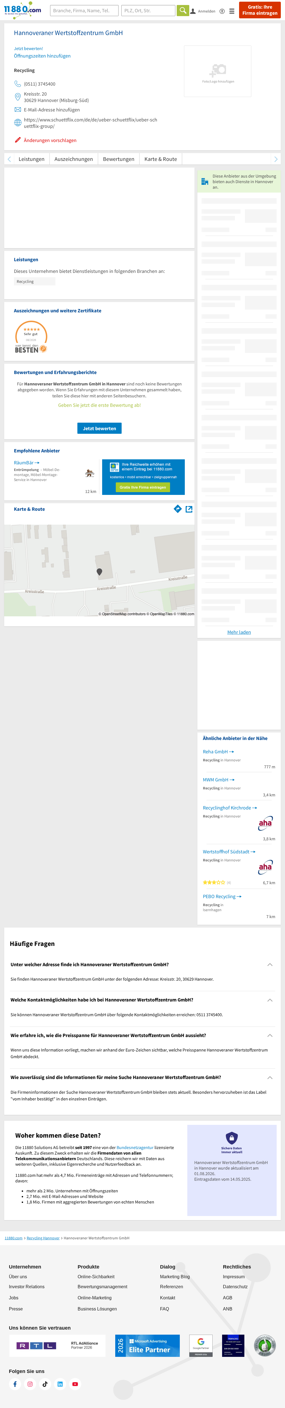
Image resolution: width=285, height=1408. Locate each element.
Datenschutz (235, 1286)
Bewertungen (118, 158)
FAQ (164, 1309)
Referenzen (171, 1286)
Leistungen (32, 158)
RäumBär (23, 462)
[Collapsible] (270, 964)
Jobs (13, 1297)
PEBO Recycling (219, 896)
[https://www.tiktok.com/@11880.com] (45, 1384)
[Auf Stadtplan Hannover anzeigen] (189, 508)
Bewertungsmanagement (102, 1286)
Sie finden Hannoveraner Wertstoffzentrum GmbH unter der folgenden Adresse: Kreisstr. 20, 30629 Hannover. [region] (112, 979)
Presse (16, 1309)
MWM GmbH (216, 779)
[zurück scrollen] (9, 159)
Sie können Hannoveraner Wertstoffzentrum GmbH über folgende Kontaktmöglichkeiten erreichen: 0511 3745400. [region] (117, 1014)
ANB (227, 1309)
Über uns (18, 1276)
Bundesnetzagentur (135, 1147)
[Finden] (183, 10)
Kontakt (167, 1297)
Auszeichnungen (74, 158)
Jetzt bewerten (99, 428)
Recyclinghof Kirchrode (227, 807)
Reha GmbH (215, 751)
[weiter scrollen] (276, 159)
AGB (227, 1297)
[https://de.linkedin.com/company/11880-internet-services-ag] (60, 1384)
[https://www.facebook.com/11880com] (15, 1384)
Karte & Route (160, 158)
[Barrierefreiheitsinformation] (224, 10)
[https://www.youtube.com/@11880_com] (75, 1384)
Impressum (234, 1276)
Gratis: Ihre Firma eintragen (259, 10)
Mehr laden (239, 632)
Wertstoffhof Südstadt (226, 851)
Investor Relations (27, 1286)
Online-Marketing (95, 1297)
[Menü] (234, 10)
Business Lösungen (97, 1309)
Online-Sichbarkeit (96, 1276)
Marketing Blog (175, 1276)
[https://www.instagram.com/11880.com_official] (30, 1384)
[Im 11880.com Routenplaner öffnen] (178, 508)
